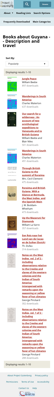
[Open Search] (27, 4)
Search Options (42, 13)
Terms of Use (27, 381)
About (8, 13)
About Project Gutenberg (19, 375)
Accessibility (43, 381)
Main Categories (42, 21)
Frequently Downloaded (16, 21)
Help (34, 388)
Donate (45, 4)
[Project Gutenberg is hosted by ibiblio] (27, 395)
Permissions (12, 381)
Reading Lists (23, 13)
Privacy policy (41, 375)
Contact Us (24, 388)
